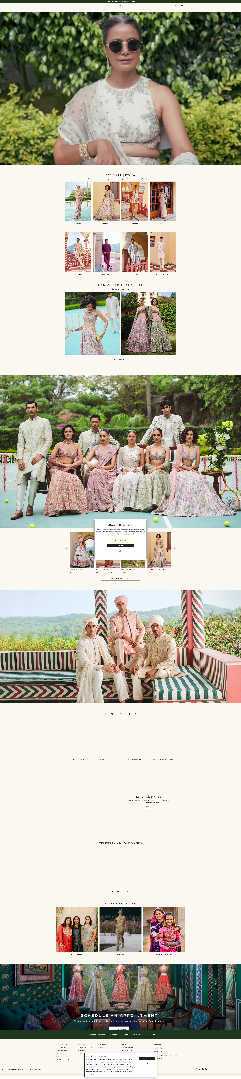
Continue (120, 545)
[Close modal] (144, 522)
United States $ (120, 541)
